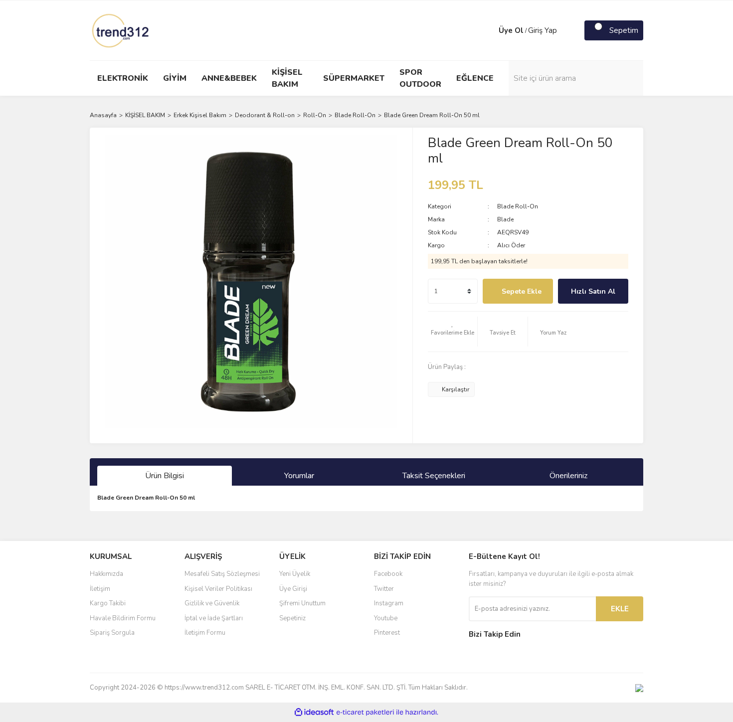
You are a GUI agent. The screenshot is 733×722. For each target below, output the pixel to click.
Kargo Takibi (108, 603)
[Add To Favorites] (453, 332)
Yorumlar (299, 475)
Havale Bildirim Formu (123, 618)
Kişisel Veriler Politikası (218, 588)
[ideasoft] (314, 712)
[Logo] (121, 30)
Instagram (388, 603)
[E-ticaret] (365, 712)
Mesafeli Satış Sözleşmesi (222, 573)
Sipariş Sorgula (112, 632)
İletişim (100, 588)
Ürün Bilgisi (164, 475)
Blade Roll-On (517, 206)
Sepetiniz (292, 618)
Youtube (385, 618)
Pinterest (387, 632)
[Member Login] (489, 30)
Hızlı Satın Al (593, 291)
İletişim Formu (204, 632)
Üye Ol (511, 30)
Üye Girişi (293, 588)
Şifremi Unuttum (302, 603)
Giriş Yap (542, 30)
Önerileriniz (568, 475)
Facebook (388, 573)
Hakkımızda (106, 573)
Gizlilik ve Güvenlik (211, 603)
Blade (505, 219)
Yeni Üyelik (294, 573)
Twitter (384, 588)
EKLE (620, 609)
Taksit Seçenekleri (433, 475)
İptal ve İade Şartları (213, 618)
